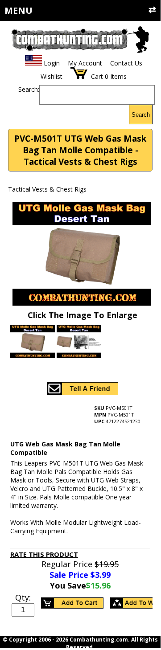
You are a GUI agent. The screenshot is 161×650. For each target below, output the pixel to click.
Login (52, 63)
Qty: (23, 597)
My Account (85, 63)
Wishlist (51, 76)
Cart (97, 76)
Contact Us (126, 63)
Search (141, 114)
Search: (28, 89)
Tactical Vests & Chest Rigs (47, 189)
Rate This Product (44, 554)
